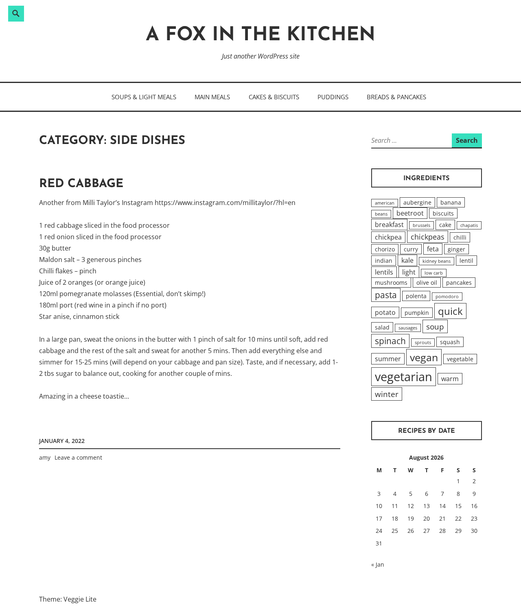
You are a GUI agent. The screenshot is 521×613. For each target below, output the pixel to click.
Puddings (332, 97)
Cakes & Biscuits (274, 97)
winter (386, 393)
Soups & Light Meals (144, 97)
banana (450, 202)
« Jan (377, 564)
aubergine (417, 202)
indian (383, 260)
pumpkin (417, 312)
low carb (434, 273)
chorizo (385, 249)
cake (445, 225)
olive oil (426, 282)
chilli (459, 237)
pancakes (459, 282)
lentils (384, 272)
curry (411, 249)
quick (450, 311)
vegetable (460, 359)
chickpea (388, 237)
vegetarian (403, 377)
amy (44, 457)
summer (388, 358)
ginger (456, 249)
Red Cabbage (81, 184)
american (384, 203)
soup (435, 326)
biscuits (443, 213)
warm (450, 378)
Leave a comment (78, 457)
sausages (407, 328)
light (409, 272)
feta (433, 248)
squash (450, 342)
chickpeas (427, 237)
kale (407, 260)
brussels (421, 225)
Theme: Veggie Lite (67, 599)
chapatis (469, 225)
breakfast (389, 224)
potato (385, 312)
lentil (466, 260)
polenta (416, 296)
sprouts (423, 342)
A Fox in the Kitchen (260, 35)
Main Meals (212, 97)
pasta (386, 295)
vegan (424, 357)
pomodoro (447, 296)
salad (382, 327)
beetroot (410, 213)
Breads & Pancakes (396, 97)
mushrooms (391, 282)
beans (381, 214)
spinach (390, 341)
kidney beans (436, 261)
